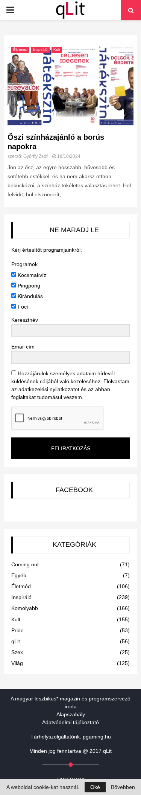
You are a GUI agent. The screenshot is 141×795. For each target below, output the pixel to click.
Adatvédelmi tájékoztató (70, 722)
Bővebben (123, 787)
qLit (15, 641)
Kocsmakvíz (31, 275)
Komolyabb (24, 608)
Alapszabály (70, 714)
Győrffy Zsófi (36, 156)
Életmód (20, 49)
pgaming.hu (97, 737)
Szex (17, 652)
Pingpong (28, 286)
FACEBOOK (74, 490)
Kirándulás (29, 296)
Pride (17, 630)
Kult (56, 49)
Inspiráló (40, 49)
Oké (95, 787)
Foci (22, 307)
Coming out (25, 564)
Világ (17, 663)
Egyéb (18, 575)
